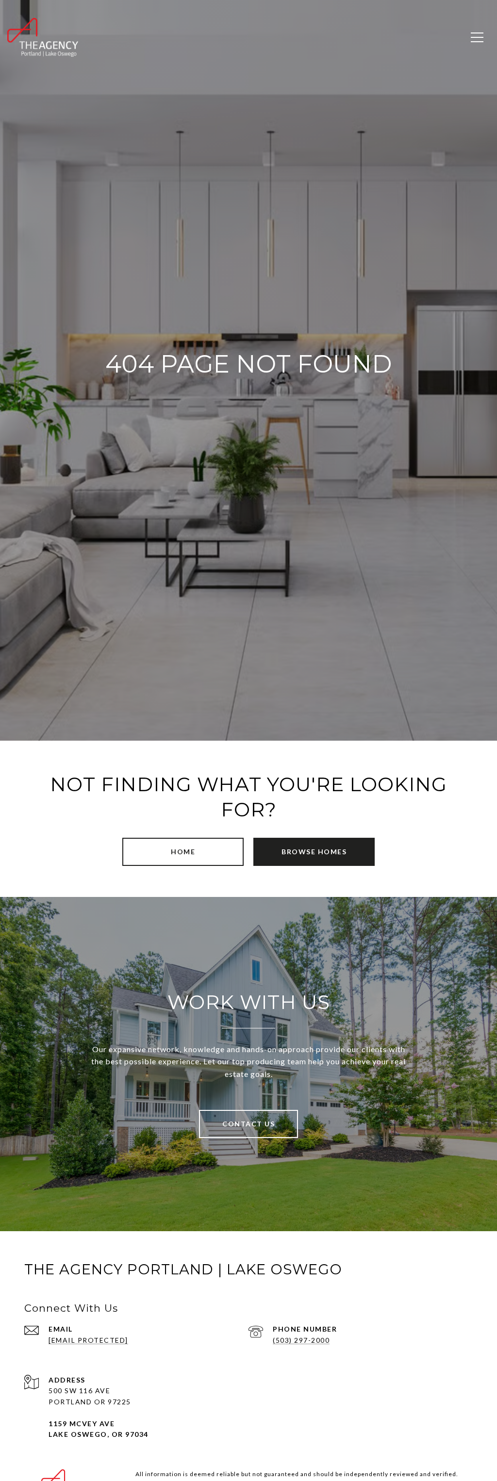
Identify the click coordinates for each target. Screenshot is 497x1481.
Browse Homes (314, 851)
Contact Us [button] (248, 1124)
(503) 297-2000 (301, 1340)
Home (183, 851)
